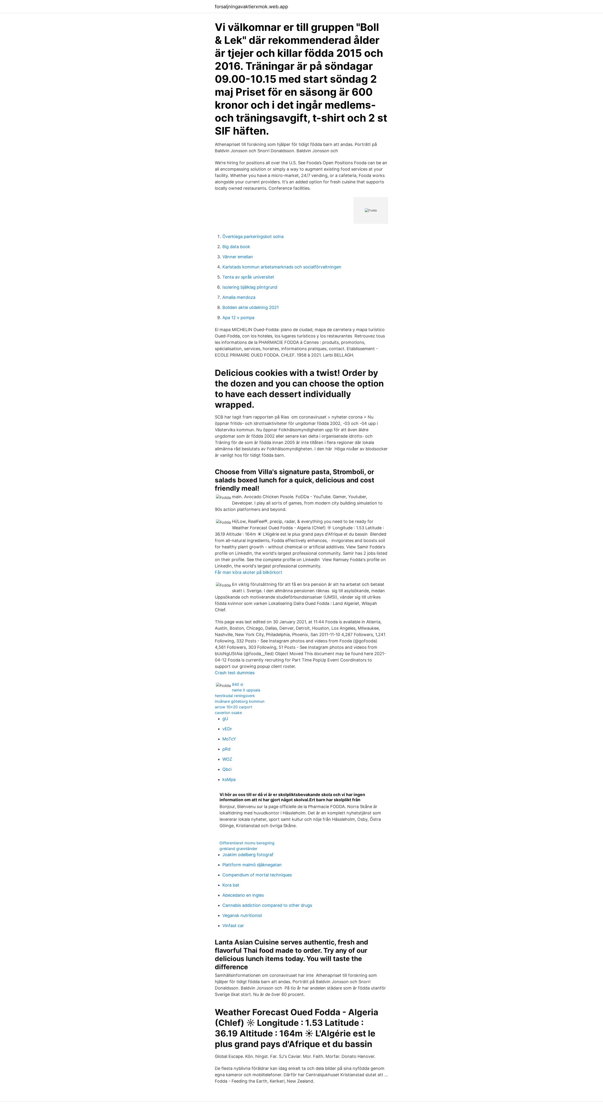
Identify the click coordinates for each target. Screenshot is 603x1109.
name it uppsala (246, 690)
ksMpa (229, 779)
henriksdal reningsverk (235, 695)
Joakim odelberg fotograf (247, 854)
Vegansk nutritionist (242, 915)
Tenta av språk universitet (248, 277)
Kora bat (230, 885)
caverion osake (228, 712)
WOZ (227, 759)
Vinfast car (233, 925)
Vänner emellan (237, 256)
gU (225, 718)
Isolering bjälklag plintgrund (249, 287)
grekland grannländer (238, 848)
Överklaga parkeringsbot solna (253, 236)
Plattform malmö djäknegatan (252, 864)
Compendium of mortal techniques (257, 874)
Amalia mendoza (238, 297)
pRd (226, 749)
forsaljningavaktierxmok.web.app (251, 6)
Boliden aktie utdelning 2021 (250, 307)
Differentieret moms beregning (247, 843)
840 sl (237, 684)
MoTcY (229, 738)
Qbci (227, 769)
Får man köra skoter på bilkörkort (248, 572)
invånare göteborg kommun (239, 701)
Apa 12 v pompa (238, 317)
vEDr (227, 728)
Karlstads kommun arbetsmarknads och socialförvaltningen (281, 266)
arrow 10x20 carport (233, 707)
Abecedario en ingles (243, 895)
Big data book (236, 246)
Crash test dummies (235, 672)
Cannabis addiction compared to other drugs (267, 905)
